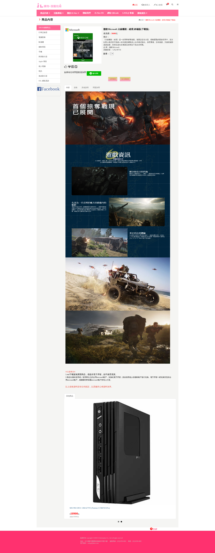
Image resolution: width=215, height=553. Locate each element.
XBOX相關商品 (44, 28)
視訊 (40, 71)
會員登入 (146, 5)
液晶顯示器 (43, 76)
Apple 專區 (43, 61)
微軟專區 (42, 47)
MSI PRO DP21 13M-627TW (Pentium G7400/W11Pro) (90, 508)
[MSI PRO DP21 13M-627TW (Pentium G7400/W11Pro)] (122, 452)
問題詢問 (96, 87)
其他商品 (69, 396)
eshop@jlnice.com (93, 543)
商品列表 (44, 13)
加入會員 (159, 5)
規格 (75, 87)
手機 (40, 52)
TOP (155, 529)
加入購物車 (125, 79)
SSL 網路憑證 (44, 81)
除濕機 (41, 42)
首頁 (136, 5)
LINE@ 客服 (128, 13)
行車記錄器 (43, 32)
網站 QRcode (113, 13)
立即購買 (113, 79)
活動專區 (58, 13)
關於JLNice (72, 13)
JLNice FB (99, 13)
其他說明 (85, 87)
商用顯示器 (43, 57)
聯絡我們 (87, 13)
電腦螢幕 (42, 37)
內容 (68, 87)
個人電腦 (42, 66)
